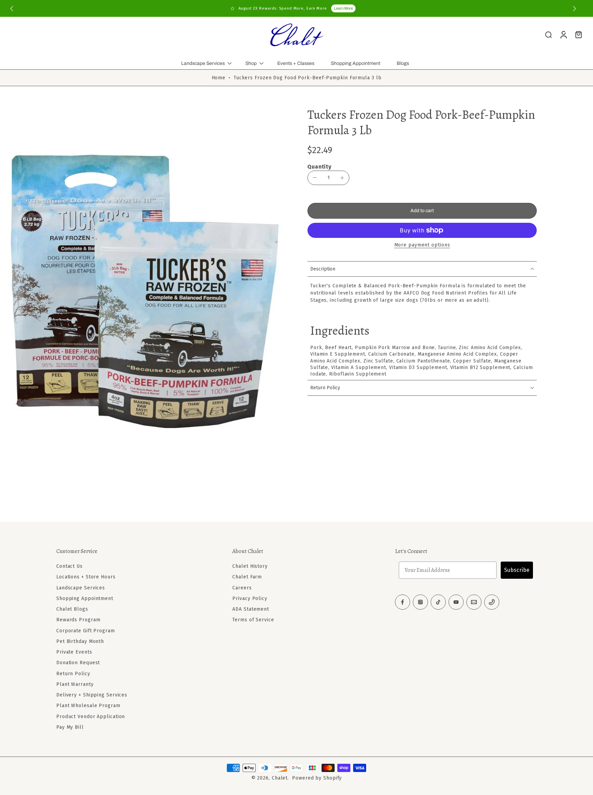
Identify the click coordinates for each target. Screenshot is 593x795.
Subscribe (517, 570)
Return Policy (73, 673)
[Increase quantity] (342, 178)
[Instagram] (420, 602)
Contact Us (69, 566)
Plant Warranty (75, 684)
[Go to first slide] (574, 8)
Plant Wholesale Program (88, 705)
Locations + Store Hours (86, 577)
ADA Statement (250, 609)
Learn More (343, 8)
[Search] (548, 34)
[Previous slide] (11, 8)
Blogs (403, 63)
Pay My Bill (70, 727)
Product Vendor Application (90, 716)
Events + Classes (295, 63)
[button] (422, 211)
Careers (242, 587)
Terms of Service (253, 620)
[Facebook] (402, 602)
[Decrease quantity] (315, 177)
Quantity (319, 166)
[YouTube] (456, 602)
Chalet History (250, 566)
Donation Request (78, 663)
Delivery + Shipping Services (91, 695)
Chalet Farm (247, 577)
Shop (251, 63)
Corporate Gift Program (85, 630)
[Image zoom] (146, 292)
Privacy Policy (249, 598)
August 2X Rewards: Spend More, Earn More (283, 8)
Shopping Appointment (355, 63)
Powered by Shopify (317, 778)
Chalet (280, 778)
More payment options (422, 245)
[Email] (473, 602)
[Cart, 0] (578, 34)
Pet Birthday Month (80, 641)
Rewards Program (78, 620)
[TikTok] (438, 602)
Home (219, 78)
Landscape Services (203, 63)
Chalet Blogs (72, 609)
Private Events (74, 652)
